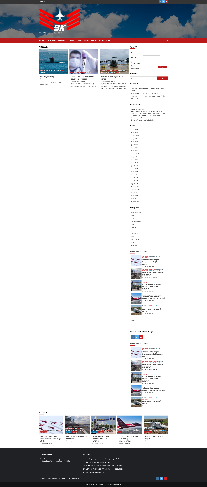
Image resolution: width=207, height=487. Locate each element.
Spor (132, 242)
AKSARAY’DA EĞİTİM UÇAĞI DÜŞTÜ (95, 472)
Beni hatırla (136, 63)
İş (131, 230)
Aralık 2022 (134, 142)
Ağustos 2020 (135, 184)
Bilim (72, 72)
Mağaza (72, 40)
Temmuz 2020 (135, 187)
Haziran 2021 (135, 154)
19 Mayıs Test (135, 120)
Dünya (41, 70)
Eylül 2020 (134, 181)
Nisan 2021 (134, 160)
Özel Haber (42, 72)
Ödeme (86, 40)
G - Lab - (142, 109)
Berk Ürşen (48, 79)
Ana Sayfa (42, 40)
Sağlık (89, 72)
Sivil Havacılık (135, 239)
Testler (108, 40)
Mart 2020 (134, 199)
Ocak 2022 (134, 148)
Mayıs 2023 (134, 139)
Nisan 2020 (134, 196)
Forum (101, 40)
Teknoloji (134, 245)
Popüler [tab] (138, 251)
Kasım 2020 (134, 175)
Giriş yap (162, 67)
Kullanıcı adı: (135, 53)
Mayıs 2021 (134, 157)
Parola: (133, 57)
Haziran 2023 (135, 136)
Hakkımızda (52, 40)
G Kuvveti (134, 109)
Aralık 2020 (134, 172)
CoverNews (109, 484)
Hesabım (94, 40)
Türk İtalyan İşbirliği (47, 77)
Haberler (59, 70)
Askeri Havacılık (104, 70)
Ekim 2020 (134, 178)
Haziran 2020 (135, 190)
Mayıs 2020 (134, 193)
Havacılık (62, 478)
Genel (54, 70)
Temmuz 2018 (135, 202)
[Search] (167, 40)
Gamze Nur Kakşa (81, 81)
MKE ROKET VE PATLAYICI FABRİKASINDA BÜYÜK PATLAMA (148, 97)
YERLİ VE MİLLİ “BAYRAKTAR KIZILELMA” (145, 93)
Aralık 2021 (134, 151)
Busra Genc (151, 266)
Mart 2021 (134, 163)
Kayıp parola (135, 68)
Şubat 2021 (134, 166)
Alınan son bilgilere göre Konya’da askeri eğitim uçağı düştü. (147, 89)
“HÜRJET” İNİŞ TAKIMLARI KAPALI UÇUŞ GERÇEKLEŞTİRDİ (103, 469)
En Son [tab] (132, 251)
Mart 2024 (134, 130)
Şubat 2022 (134, 145)
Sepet (80, 40)
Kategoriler (61, 40)
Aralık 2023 (134, 133)
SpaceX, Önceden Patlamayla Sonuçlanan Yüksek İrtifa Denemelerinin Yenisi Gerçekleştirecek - (148, 116)
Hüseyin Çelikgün (153, 277)
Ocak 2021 (134, 169)
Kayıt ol (133, 66)
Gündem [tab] (145, 251)
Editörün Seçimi (48, 70)
